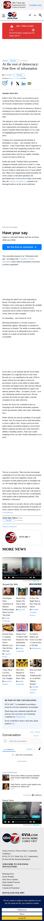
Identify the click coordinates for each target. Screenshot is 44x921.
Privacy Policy (21, 851)
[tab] (8, 749)
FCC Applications (31, 856)
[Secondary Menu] (5, 15)
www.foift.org (7, 512)
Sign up (37, 732)
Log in (32, 732)
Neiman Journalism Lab (18, 181)
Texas (20, 518)
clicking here (20, 717)
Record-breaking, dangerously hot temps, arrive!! (21, 34)
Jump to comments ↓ (10, 526)
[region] (22, 764)
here (13, 724)
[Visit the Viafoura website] (37, 795)
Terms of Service (8, 851)
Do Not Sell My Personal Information (16, 859)
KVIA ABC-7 (9, 75)
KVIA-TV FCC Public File (12, 856)
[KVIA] (15, 15)
